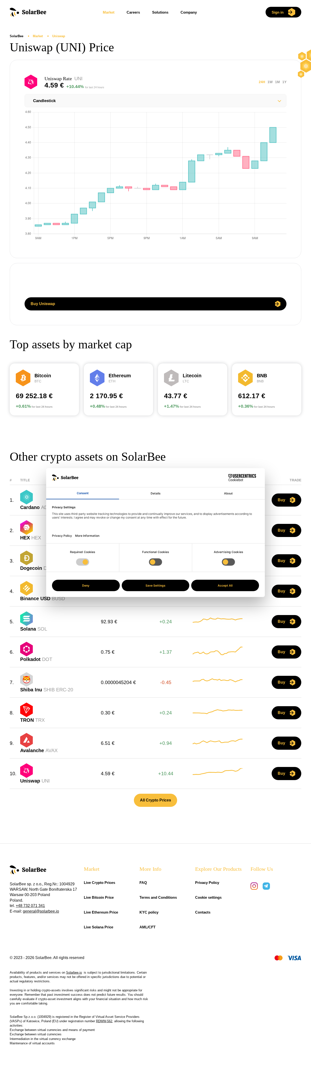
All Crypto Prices (155, 800)
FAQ (143, 882)
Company (189, 12)
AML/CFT (147, 927)
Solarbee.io (74, 972)
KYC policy (148, 912)
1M (277, 82)
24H (262, 82)
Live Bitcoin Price (99, 897)
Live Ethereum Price (101, 912)
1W (270, 82)
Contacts (202, 912)
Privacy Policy (207, 882)
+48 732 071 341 (30, 906)
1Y (284, 82)
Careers (133, 12)
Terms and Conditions (158, 897)
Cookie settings (208, 897)
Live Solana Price (98, 927)
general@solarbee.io (41, 911)
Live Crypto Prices (99, 882)
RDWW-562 (104, 1021)
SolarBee (17, 36)
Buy (281, 500)
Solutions (160, 12)
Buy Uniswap (43, 304)
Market (108, 12)
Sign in (278, 12)
